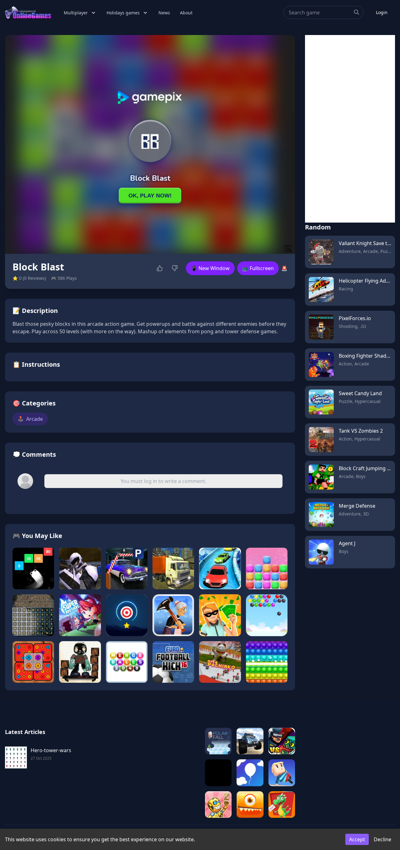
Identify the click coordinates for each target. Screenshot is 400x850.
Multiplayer (76, 13)
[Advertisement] (350, 129)
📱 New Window (210, 268)
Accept (357, 839)
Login (382, 12)
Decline (382, 839)
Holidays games (123, 13)
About (186, 13)
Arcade (30, 418)
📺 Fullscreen (258, 268)
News (164, 13)
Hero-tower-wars (51, 750)
